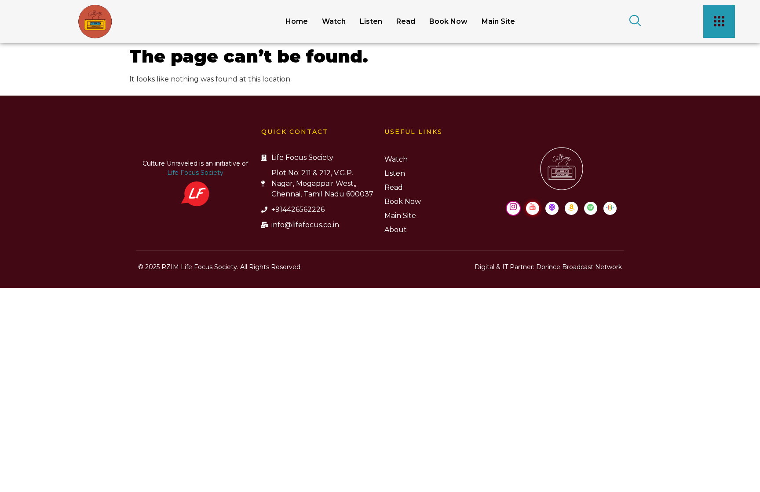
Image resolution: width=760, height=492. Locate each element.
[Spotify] (590, 208)
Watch (334, 21)
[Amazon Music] (571, 208)
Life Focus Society (195, 173)
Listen (371, 21)
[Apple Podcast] (552, 208)
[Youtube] (532, 208)
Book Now (448, 21)
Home (296, 21)
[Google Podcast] (610, 208)
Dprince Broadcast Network (579, 267)
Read (405, 21)
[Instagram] (513, 208)
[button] (632, 21)
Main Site (498, 21)
